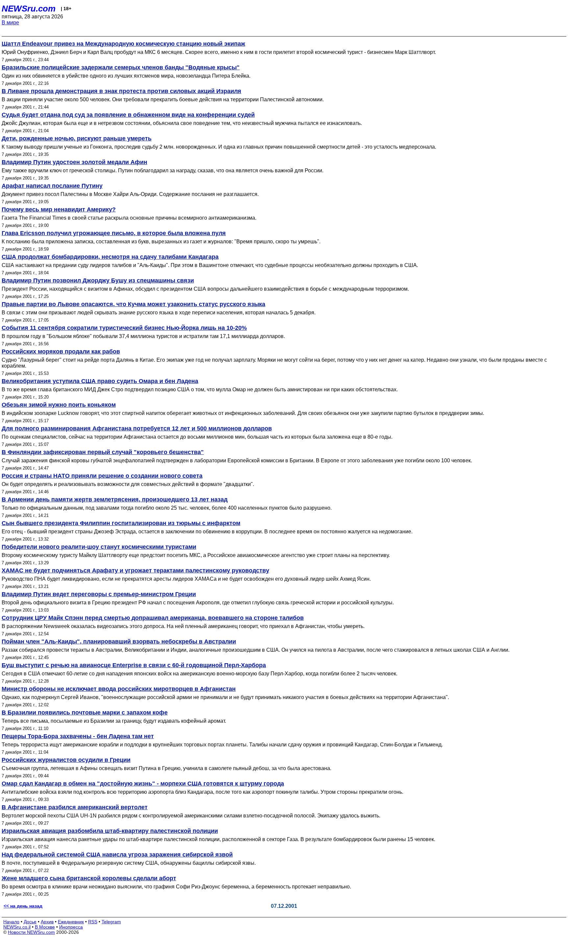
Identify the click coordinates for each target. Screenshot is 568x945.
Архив (47, 921)
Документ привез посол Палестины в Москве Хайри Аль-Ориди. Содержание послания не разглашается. (130, 194)
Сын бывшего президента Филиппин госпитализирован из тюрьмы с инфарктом (121, 523)
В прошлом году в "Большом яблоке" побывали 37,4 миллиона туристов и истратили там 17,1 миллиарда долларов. (143, 336)
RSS (92, 921)
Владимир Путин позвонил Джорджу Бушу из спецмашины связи (98, 280)
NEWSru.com (29, 8)
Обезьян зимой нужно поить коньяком (59, 404)
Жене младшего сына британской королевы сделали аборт (89, 878)
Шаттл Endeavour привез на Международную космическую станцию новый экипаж (123, 43)
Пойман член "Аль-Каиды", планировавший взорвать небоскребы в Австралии (119, 641)
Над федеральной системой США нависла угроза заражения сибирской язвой (117, 854)
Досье (30, 921)
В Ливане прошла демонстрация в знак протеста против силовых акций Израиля (121, 91)
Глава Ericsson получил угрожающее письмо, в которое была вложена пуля (114, 233)
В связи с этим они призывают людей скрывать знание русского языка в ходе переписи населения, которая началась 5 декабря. (159, 312)
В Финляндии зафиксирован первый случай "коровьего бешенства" (103, 452)
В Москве (45, 927)
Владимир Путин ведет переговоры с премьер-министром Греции (99, 594)
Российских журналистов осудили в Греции (66, 760)
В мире (10, 22)
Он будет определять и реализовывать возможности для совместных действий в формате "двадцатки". (128, 484)
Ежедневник (71, 921)
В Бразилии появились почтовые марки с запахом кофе (85, 712)
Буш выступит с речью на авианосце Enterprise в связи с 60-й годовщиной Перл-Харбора (134, 665)
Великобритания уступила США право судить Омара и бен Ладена (100, 381)
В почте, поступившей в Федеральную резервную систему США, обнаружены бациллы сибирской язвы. (129, 863)
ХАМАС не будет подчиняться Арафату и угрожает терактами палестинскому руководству (135, 570)
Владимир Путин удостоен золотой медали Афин (74, 162)
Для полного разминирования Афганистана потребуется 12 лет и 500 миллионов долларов (137, 428)
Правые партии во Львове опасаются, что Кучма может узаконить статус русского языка (133, 304)
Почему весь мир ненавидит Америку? (59, 209)
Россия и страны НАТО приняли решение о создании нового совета (102, 475)
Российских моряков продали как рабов (61, 351)
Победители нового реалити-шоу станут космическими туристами (99, 547)
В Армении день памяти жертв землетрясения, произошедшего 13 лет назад (114, 499)
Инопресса (71, 927)
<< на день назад (23, 906)
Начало (11, 921)
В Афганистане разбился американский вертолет (75, 807)
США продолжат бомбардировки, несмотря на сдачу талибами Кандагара (110, 257)
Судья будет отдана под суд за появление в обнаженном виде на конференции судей (128, 114)
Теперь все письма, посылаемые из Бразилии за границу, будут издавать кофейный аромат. (114, 721)
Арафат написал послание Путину (52, 185)
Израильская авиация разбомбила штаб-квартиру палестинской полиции (110, 831)
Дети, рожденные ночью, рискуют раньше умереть (77, 138)
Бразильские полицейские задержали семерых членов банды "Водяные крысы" (121, 67)
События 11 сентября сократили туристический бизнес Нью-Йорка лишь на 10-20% (124, 328)
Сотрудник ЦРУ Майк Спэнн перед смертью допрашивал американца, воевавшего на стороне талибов (153, 618)
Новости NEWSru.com (31, 932)
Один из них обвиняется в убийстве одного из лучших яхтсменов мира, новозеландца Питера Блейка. (126, 76)
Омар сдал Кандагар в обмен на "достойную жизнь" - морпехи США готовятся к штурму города (143, 783)
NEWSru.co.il (17, 927)
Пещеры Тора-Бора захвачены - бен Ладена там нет (78, 736)
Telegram (111, 921)
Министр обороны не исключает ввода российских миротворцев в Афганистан (119, 689)
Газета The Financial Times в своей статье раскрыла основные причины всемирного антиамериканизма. (129, 218)
